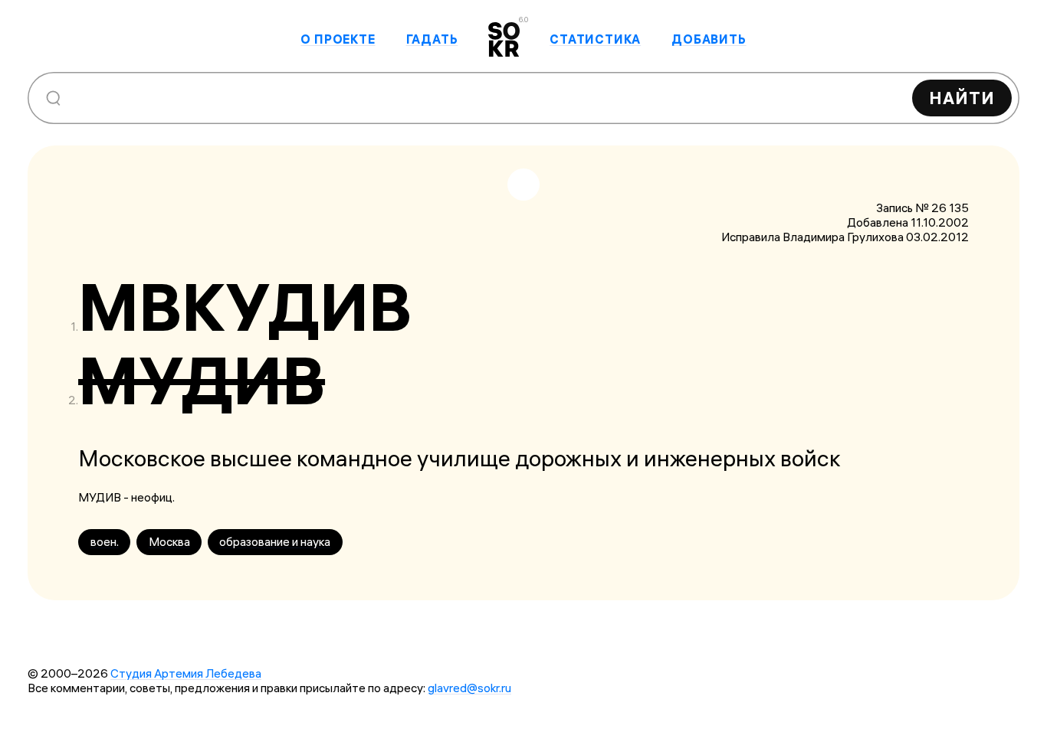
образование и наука (274, 541)
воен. (104, 541)
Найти (962, 98)
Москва (169, 541)
